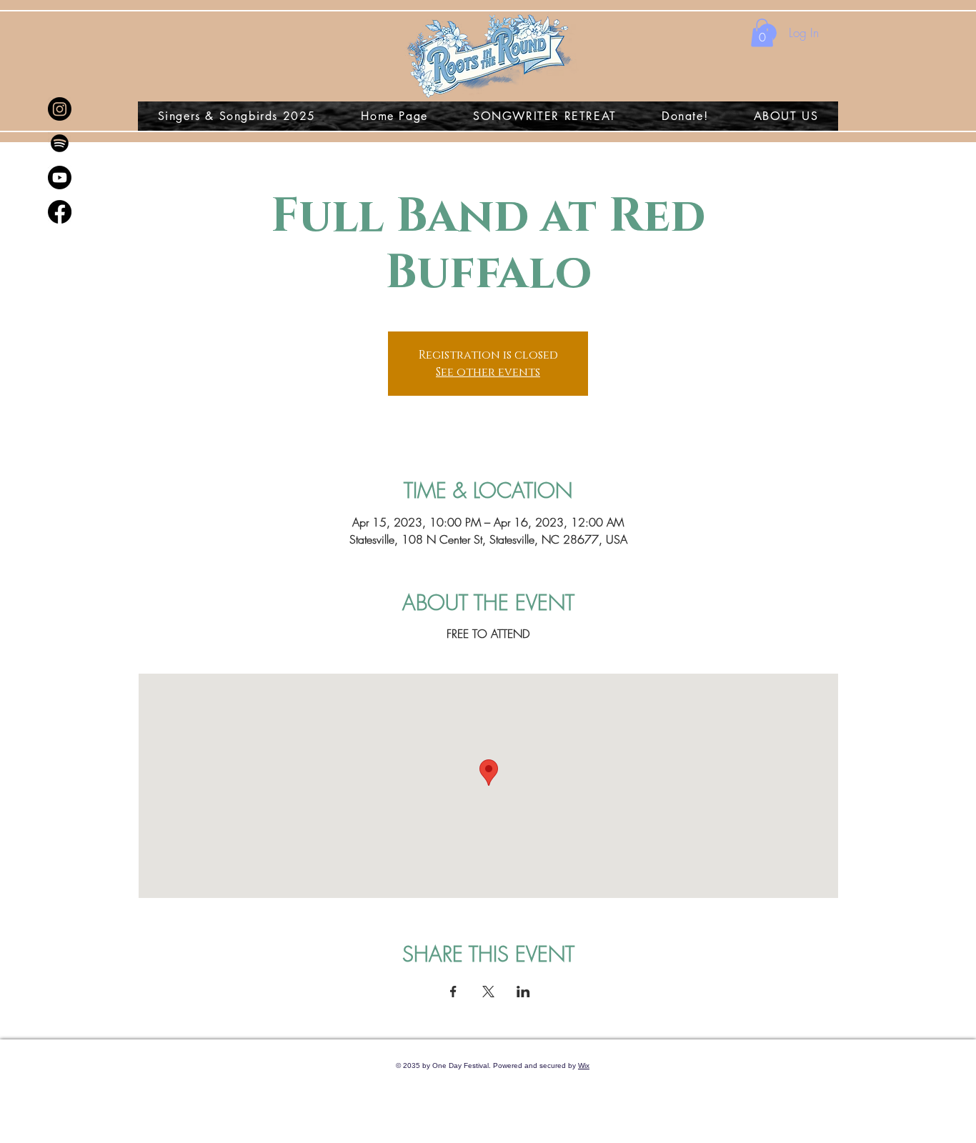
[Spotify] (59, 143)
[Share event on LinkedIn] (523, 991)
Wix (583, 1065)
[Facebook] (59, 212)
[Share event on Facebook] (453, 991)
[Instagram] (59, 109)
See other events (488, 372)
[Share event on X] (488, 991)
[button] (762, 32)
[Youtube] (59, 177)
